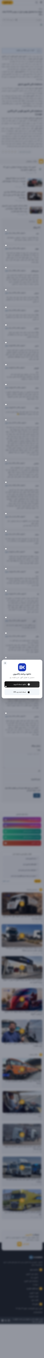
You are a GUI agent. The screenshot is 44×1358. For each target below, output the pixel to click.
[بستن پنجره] (5, 663)
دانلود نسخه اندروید (19, 684)
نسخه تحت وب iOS (20, 692)
